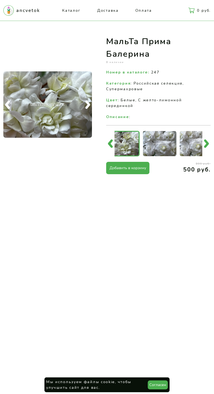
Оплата (143, 10)
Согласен (157, 384)
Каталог (71, 10)
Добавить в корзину (128, 167)
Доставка (108, 10)
